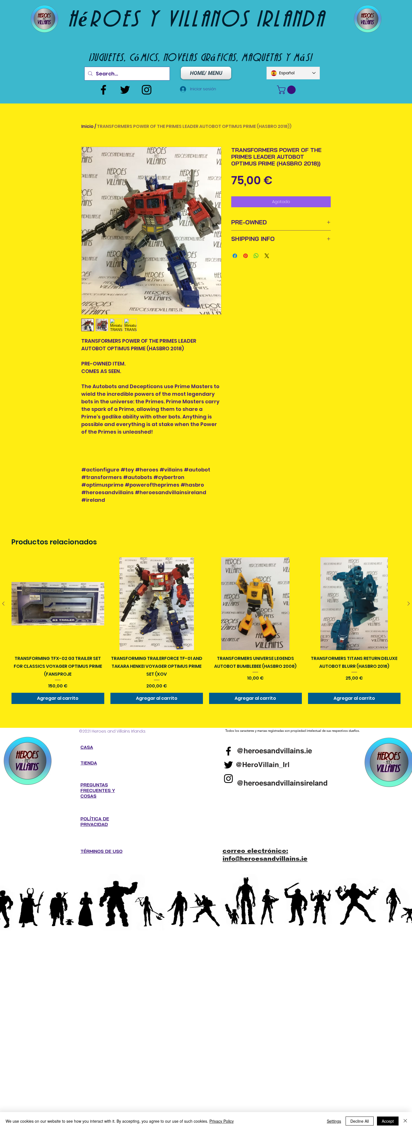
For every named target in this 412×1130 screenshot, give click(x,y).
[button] (287, 90)
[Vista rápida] (57, 603)
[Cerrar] (405, 1121)
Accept (388, 1121)
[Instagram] (146, 89)
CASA (86, 747)
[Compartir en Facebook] (235, 255)
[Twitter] (125, 89)
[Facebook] (103, 89)
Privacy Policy (221, 1121)
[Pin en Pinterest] (245, 255)
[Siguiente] (408, 603)
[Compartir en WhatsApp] (256, 255)
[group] (206, 630)
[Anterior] (3, 603)
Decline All (359, 1121)
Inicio (87, 126)
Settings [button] (334, 1121)
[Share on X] (266, 255)
